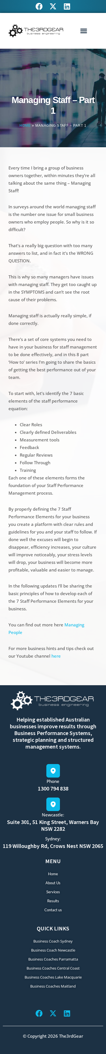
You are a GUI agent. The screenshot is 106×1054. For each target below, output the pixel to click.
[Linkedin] (66, 6)
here (56, 656)
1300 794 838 (53, 788)
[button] (83, 30)
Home (25, 126)
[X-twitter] (53, 6)
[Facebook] (39, 6)
